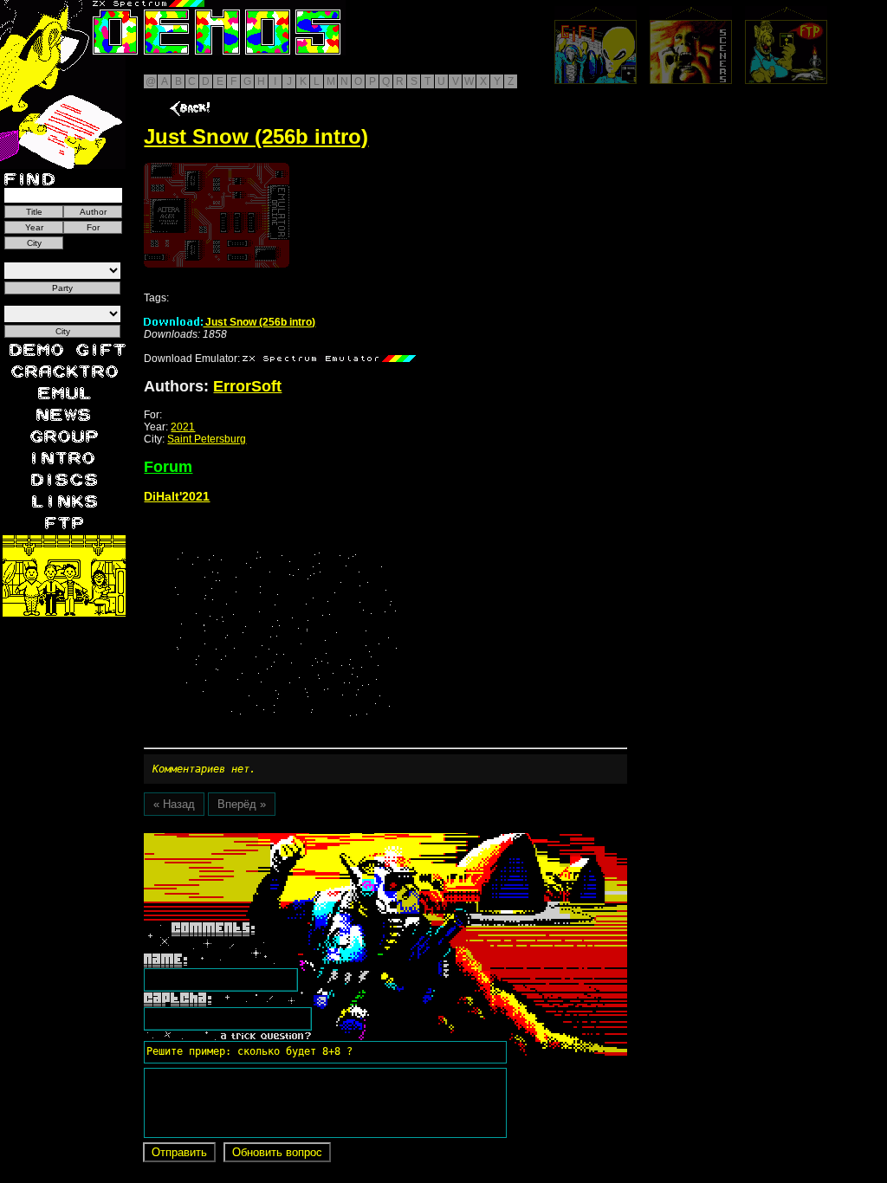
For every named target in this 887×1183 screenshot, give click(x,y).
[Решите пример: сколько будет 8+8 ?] (247, 839)
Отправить (179, 1152)
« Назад (174, 804)
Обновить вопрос (277, 1152)
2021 (183, 427)
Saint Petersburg (206, 439)
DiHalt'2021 (177, 496)
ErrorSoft (247, 386)
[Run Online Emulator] (216, 215)
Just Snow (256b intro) (259, 322)
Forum (168, 466)
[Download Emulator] (329, 358)
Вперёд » (241, 804)
